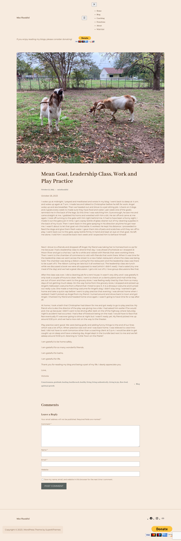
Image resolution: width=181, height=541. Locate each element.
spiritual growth (48, 386)
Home (99, 11)
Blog (138, 384)
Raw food (124, 382)
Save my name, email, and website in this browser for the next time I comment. (78, 479)
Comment (46, 424)
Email (44, 460)
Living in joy (114, 382)
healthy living (85, 382)
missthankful (62, 190)
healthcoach (74, 382)
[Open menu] (84, 18)
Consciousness (47, 382)
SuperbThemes (53, 530)
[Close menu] (94, 4)
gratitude (57, 382)
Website (44, 470)
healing (65, 382)
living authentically (100, 382)
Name (44, 450)
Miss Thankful (23, 18)
